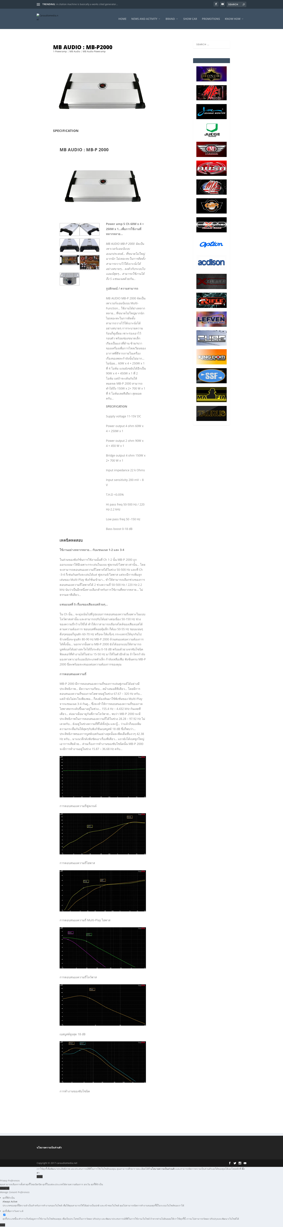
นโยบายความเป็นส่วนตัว (49, 1147)
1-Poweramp (60, 51)
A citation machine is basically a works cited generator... (87, 4)
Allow (40, 1176)
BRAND (170, 19)
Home (122, 19)
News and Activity (144, 19)
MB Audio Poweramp (94, 51)
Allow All (4, 1188)
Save (2, 1225)
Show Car (190, 19)
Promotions (211, 19)
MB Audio (74, 51)
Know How (232, 19)
